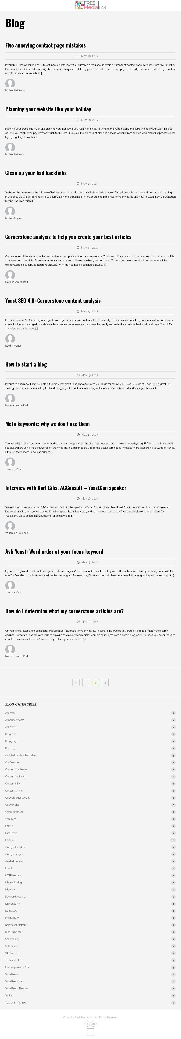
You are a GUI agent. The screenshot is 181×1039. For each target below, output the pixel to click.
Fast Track (11, 833)
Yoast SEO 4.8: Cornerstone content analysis (53, 300)
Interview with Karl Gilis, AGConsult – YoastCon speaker (65, 488)
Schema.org (12, 939)
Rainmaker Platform (16, 924)
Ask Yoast (10, 727)
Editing (9, 826)
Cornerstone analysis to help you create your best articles (68, 237)
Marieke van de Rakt (16, 282)
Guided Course (14, 861)
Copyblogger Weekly (17, 797)
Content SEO (12, 783)
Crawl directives (14, 811)
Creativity (10, 818)
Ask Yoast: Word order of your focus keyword (54, 551)
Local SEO (11, 910)
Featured (10, 840)
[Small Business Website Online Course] (90, 5)
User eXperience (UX (17, 967)
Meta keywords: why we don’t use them (47, 424)
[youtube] (94, 1023)
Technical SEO (13, 960)
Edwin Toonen (13, 345)
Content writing (14, 790)
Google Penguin (14, 854)
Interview (10, 889)
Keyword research (15, 896)
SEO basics (11, 946)
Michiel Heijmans (15, 90)
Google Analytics (15, 847)
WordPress (11, 974)
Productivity (12, 917)
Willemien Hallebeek (17, 533)
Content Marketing (15, 776)
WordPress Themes (16, 988)
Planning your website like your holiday (48, 109)
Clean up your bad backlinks (36, 173)
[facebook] (87, 1023)
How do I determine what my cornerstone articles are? (64, 611)
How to (9, 868)
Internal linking (13, 882)
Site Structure (12, 953)
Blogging (10, 741)
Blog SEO (10, 734)
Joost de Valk (13, 469)
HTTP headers (13, 875)
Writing (9, 995)
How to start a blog (26, 364)
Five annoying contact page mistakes (45, 45)
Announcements (14, 720)
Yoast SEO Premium (16, 1002)
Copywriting (12, 804)
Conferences (12, 762)
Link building (12, 903)
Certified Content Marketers (20, 755)
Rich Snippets (13, 932)
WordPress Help (14, 981)
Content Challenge (16, 769)
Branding (10, 748)
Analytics (10, 713)
